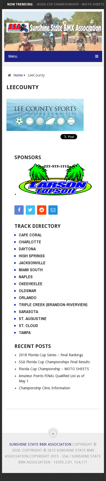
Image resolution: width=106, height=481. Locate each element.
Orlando (28, 297)
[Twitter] (30, 210)
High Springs (32, 256)
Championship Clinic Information (44, 388)
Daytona (27, 249)
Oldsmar (27, 290)
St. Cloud (28, 325)
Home (18, 75)
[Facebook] (19, 210)
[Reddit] (41, 210)
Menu (12, 56)
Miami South (31, 270)
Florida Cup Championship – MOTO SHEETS (65, 4)
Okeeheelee (30, 283)
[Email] (53, 210)
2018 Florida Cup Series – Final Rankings (51, 355)
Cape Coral (30, 235)
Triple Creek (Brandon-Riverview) (53, 304)
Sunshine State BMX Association (40, 444)
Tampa (25, 332)
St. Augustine (33, 318)
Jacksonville (32, 263)
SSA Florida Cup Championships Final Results (54, 362)
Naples (26, 277)
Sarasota (28, 311)
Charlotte (30, 242)
